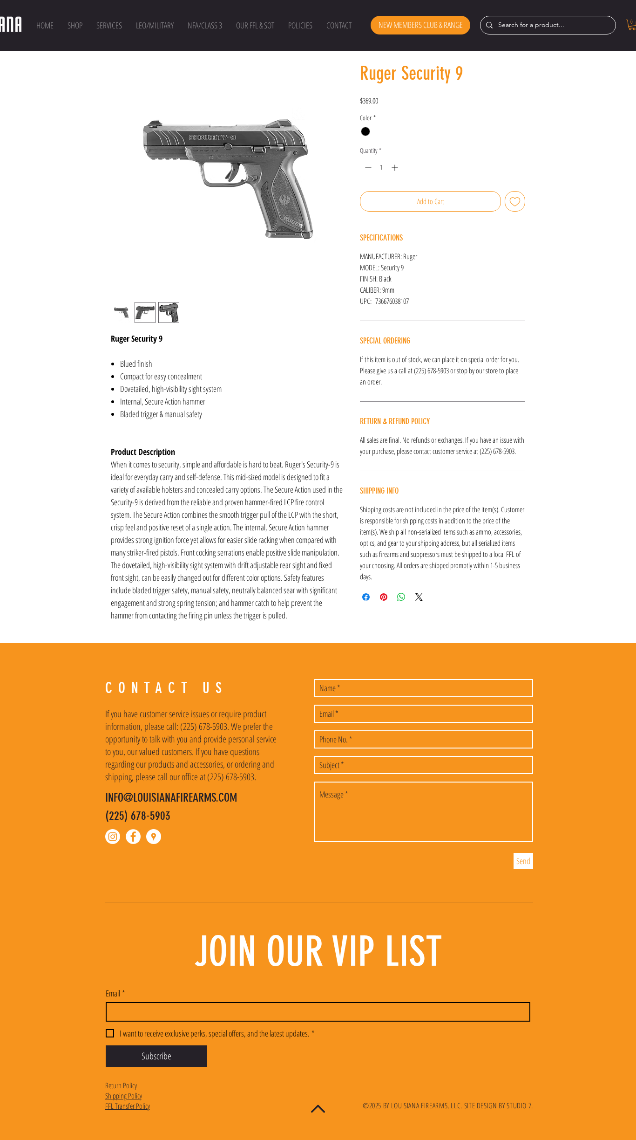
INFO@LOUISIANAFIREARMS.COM (171, 797)
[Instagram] (112, 836)
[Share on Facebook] (366, 597)
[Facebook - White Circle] (133, 836)
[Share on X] (419, 597)
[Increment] (395, 167)
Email (115, 993)
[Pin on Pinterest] (383, 597)
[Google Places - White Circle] (153, 836)
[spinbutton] (381, 167)
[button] (75, 25)
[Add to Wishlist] (515, 201)
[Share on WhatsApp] (401, 597)
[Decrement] (367, 167)
